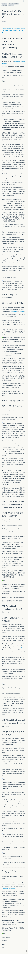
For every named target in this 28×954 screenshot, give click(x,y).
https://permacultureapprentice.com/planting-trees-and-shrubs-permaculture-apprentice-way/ (13, 30)
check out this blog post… (8, 888)
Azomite (9, 652)
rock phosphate (20, 648)
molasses (21, 311)
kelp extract (14, 311)
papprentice (17, 61)
